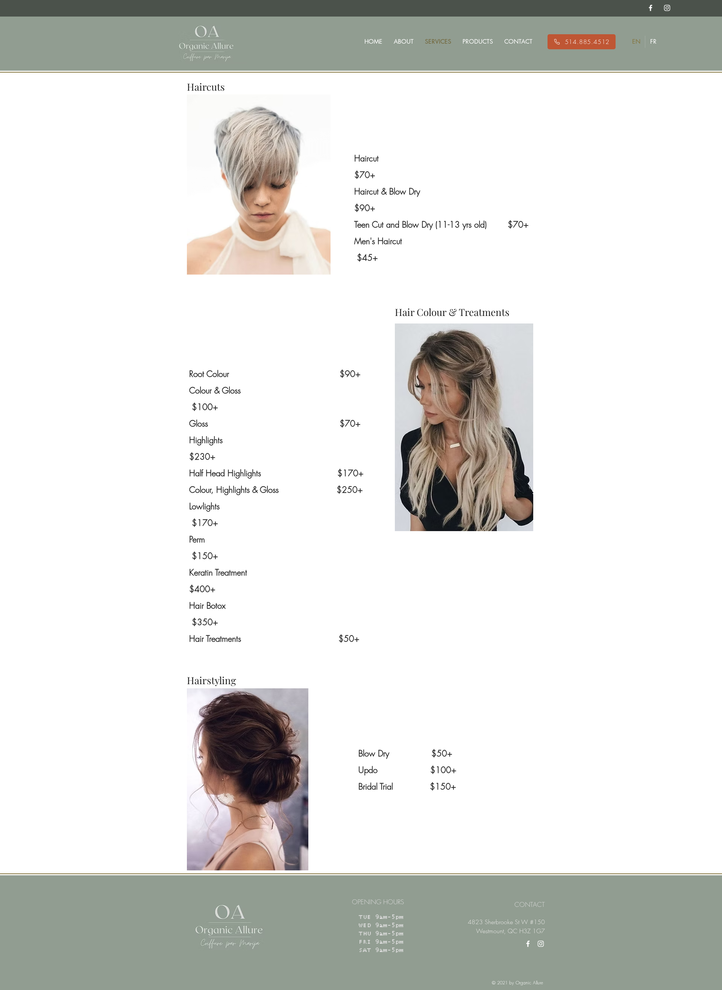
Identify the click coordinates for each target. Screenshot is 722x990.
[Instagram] (541, 944)
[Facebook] (528, 944)
